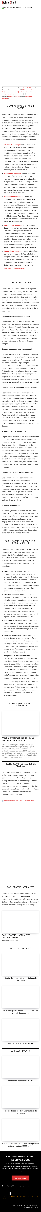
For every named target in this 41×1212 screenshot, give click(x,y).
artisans (17, 96)
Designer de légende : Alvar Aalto (20, 1043)
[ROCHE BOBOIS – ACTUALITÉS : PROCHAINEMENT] (20, 922)
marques (10, 96)
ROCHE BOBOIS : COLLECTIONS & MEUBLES (20, 765)
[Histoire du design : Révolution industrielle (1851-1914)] (20, 964)
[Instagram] (12, 1193)
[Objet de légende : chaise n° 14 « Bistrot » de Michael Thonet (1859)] (20, 997)
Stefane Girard (6, 940)
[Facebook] (8, 1193)
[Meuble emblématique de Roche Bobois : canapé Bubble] (20, 723)
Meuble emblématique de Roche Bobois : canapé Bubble (18, 739)
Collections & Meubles (13, 225)
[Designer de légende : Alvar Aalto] (20, 1030)
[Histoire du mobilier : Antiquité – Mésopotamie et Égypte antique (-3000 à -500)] (20, 1130)
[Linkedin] (3, 1193)
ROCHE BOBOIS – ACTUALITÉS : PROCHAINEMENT (16, 936)
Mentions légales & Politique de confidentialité (14, 1196)
